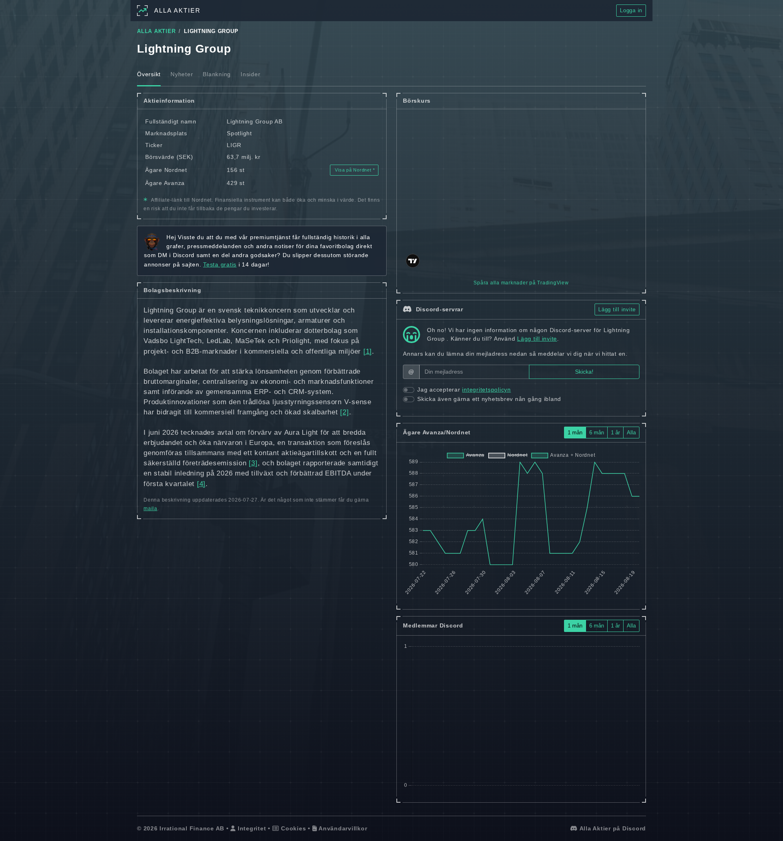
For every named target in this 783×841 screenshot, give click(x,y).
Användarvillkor (342, 828)
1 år (615, 432)
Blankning (217, 74)
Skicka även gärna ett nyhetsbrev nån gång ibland (489, 399)
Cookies (292, 828)
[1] (367, 351)
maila (150, 508)
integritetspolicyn (486, 389)
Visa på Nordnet (353, 169)
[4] (201, 484)
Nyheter (181, 74)
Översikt (149, 74)
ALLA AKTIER (156, 31)
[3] (253, 463)
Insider (250, 74)
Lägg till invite (617, 309)
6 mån (596, 432)
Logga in (631, 10)
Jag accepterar (464, 389)
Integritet (251, 828)
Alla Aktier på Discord (612, 828)
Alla (631, 432)
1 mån (575, 432)
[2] (344, 412)
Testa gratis (220, 264)
